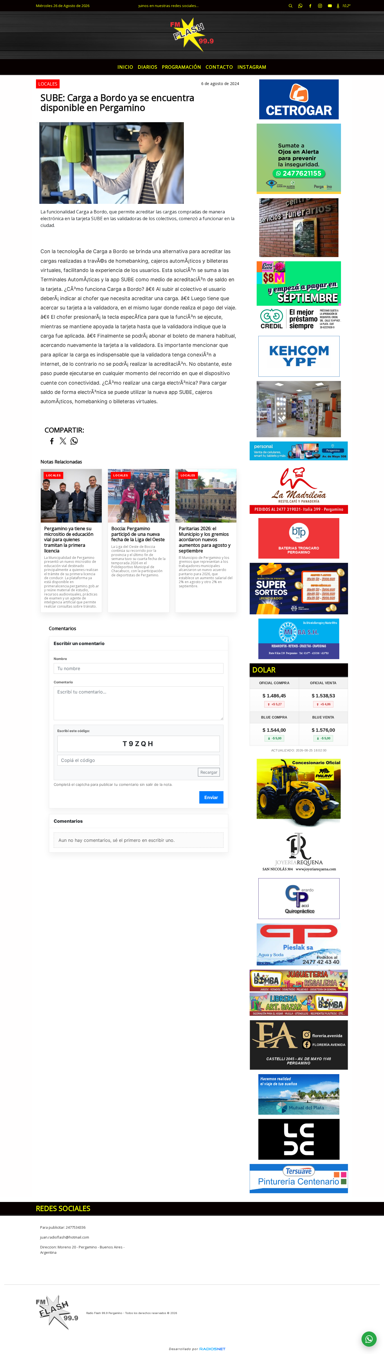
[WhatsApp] (300, 5)
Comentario (63, 682)
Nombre (60, 659)
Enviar (211, 797)
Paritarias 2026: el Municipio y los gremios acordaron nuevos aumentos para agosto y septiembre (205, 540)
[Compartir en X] (63, 441)
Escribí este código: (73, 731)
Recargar (208, 772)
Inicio (125, 67)
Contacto (219, 67)
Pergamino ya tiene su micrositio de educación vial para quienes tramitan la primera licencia (68, 540)
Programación (181, 67)
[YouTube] (330, 5)
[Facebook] (310, 5)
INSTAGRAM (252, 67)
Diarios (147, 67)
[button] (290, 5)
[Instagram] (320, 5)
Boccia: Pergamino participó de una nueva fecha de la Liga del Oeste (138, 534)
